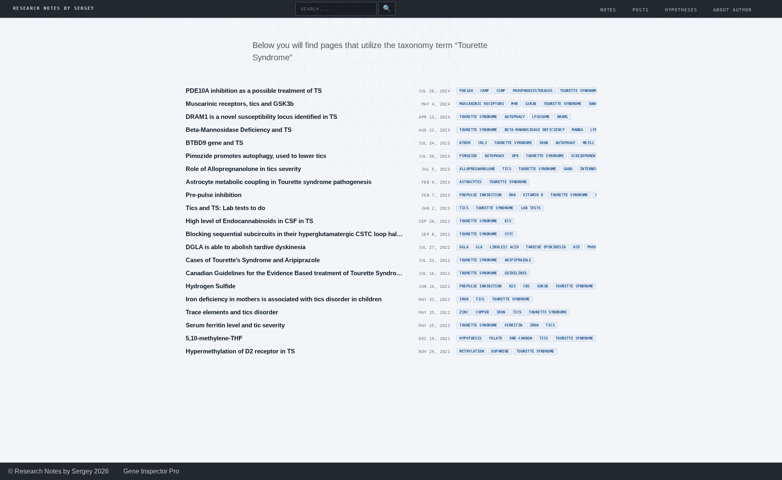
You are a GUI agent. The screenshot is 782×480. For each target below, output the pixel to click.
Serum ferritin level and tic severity (235, 325)
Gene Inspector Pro (151, 471)
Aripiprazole (518, 260)
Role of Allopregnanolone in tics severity (243, 168)
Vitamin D (533, 195)
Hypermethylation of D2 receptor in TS (240, 351)
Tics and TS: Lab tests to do (225, 207)
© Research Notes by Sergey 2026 (58, 471)
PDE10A (466, 91)
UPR (515, 156)
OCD (576, 247)
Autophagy (515, 117)
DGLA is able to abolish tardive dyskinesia (245, 246)
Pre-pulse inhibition (214, 194)
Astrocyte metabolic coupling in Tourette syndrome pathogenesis (278, 181)
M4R (514, 104)
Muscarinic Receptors (481, 104)
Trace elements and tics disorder (232, 312)
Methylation (471, 351)
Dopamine (500, 351)
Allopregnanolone (477, 169)
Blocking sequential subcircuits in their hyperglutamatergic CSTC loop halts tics (295, 233)
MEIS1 (588, 143)
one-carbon (521, 338)
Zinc (463, 312)
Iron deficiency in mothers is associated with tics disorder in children (284, 299)
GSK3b (530, 104)
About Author (732, 10)
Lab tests (531, 208)
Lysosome (541, 117)
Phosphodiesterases (533, 91)
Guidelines (516, 273)
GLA (479, 247)
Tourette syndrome (513, 143)
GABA (568, 169)
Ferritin (514, 325)
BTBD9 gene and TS (214, 142)
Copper (482, 312)
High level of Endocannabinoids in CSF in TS (249, 220)
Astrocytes (470, 182)
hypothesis (470, 338)
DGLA (463, 247)
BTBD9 (464, 143)
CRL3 (482, 143)
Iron (543, 143)
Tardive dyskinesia (546, 247)
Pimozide (468, 156)
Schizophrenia (585, 156)
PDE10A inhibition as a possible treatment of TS (254, 90)
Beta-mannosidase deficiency (535, 130)
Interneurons (593, 169)
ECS (508, 221)
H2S (512, 286)
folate (496, 338)
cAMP (484, 91)
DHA (512, 195)
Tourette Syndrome (579, 91)
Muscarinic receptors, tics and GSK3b (240, 103)
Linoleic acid (504, 247)
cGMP (500, 91)
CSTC (509, 234)
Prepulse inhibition (480, 195)
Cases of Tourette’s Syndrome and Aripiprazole (253, 259)
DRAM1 (562, 117)
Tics (506, 169)
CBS (526, 286)
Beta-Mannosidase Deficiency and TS (239, 129)
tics (543, 338)
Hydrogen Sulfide (210, 286)
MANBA (577, 130)
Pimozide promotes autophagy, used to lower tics (256, 155)
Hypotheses (681, 10)
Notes (608, 10)
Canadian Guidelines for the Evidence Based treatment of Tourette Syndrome (295, 273)
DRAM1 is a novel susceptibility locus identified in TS (261, 116)
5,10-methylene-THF (214, 338)
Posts (640, 10)
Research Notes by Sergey (53, 8)
